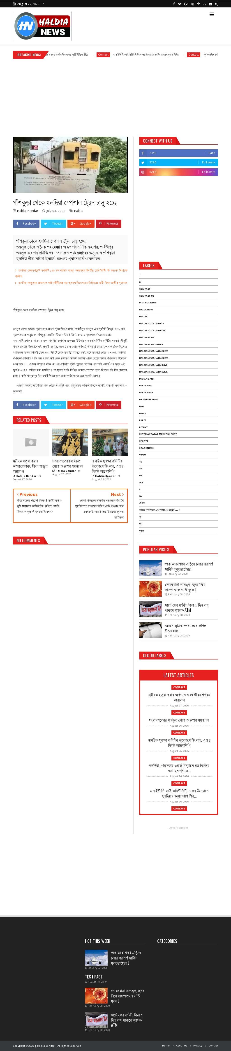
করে (140, 475)
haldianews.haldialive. (153, 358)
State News (146, 447)
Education (146, 309)
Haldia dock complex (152, 330)
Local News (146, 392)
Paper (142, 420)
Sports (143, 440)
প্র (140, 517)
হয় (140, 523)
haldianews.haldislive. (153, 371)
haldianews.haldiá (151, 344)
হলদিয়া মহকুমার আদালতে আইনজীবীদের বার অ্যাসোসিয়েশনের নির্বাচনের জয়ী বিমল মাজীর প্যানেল (72, 282)
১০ (140, 281)
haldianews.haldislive (153, 365)
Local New (145, 385)
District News (148, 302)
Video (142, 454)
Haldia (78, 211)
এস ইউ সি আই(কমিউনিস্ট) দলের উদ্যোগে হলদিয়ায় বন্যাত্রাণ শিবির (124, 54)
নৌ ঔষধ (142, 503)
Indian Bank (146, 378)
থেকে (141, 482)
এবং (140, 468)
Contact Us (146, 295)
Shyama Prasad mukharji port (158, 433)
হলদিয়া (141, 530)
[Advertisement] (115, 96)
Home (166, 1045)
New (141, 406)
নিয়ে (140, 496)
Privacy (197, 1045)
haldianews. (147, 337)
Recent (143, 427)
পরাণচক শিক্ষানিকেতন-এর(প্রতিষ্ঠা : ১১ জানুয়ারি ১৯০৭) (159, 510)
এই (140, 461)
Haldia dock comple (151, 323)
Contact (82, 54)
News (142, 413)
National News (149, 399)
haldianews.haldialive (153, 351)
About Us (181, 1045)
